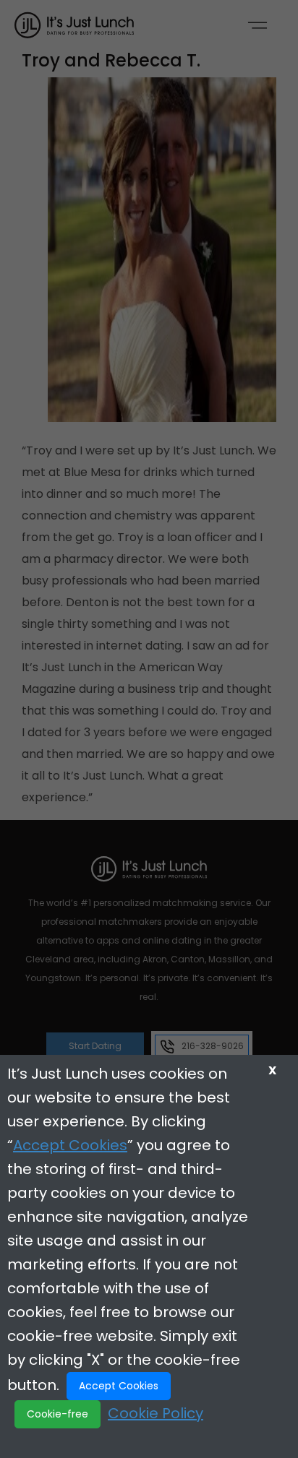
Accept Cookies (70, 1145)
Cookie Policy (155, 1413)
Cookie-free (57, 1414)
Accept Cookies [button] (118, 1386)
